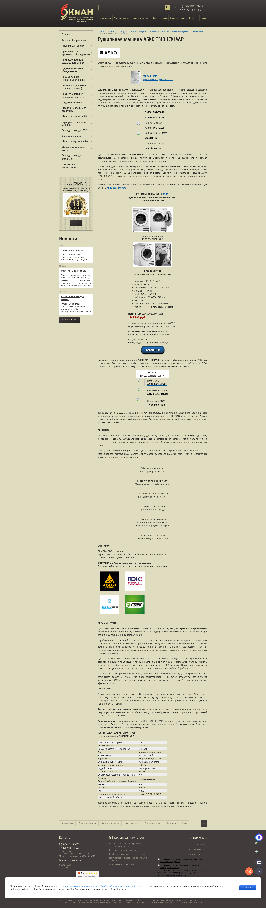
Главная (101, 31)
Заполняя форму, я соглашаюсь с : (179, 866)
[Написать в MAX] (140, 127)
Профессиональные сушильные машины (123, 31)
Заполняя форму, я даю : (181, 860)
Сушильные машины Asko (193, 31)
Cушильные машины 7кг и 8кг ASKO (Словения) (161, 31)
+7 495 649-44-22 (191, 10)
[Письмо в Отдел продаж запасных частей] (141, 395)
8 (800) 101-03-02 (191, 6)
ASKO (166, 194)
